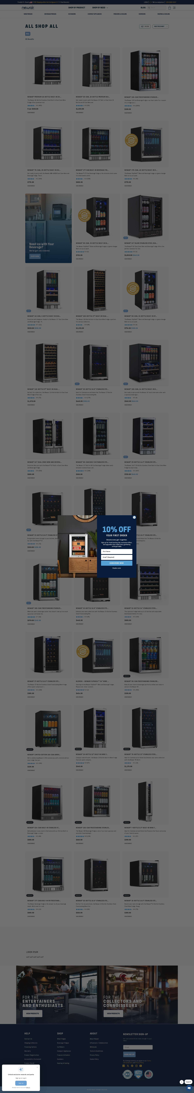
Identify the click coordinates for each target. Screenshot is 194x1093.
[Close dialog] (134, 517)
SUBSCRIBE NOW (117, 563)
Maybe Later (116, 568)
